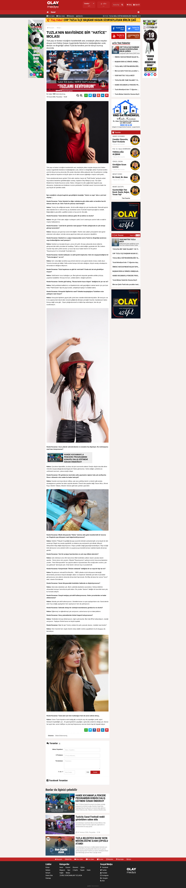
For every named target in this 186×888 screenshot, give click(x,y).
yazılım (89, 886)
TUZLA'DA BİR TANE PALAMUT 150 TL (126, 80)
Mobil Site (68, 859)
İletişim (48, 873)
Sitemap (48, 878)
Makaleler (71, 16)
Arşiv (129, 859)
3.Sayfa (75, 870)
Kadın (88, 870)
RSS (103, 881)
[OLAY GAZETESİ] (53, 9)
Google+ (105, 878)
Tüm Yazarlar (126, 198)
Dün (134, 235)
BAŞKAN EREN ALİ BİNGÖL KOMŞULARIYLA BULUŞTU (126, 61)
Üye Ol (137, 5)
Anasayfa (51, 28)
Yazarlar (101, 859)
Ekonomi (75, 867)
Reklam (48, 870)
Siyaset (67, 867)
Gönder (95, 772)
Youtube (104, 873)
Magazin (62, 870)
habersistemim (95, 886)
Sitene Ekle (49, 875)
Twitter (104, 870)
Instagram (105, 875)
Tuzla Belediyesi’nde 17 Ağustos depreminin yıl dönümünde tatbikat (126, 89)
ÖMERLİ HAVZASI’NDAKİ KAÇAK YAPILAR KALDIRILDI (126, 57)
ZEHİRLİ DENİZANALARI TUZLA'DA (70, 875)
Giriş (130, 5)
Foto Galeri (51, 16)
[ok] (122, 5)
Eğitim (83, 867)
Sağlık (61, 873)
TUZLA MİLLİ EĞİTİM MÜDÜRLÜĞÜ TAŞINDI (126, 66)
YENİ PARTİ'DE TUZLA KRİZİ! (125, 16)
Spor (68, 870)
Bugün (131, 235)
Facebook (105, 867)
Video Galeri (61, 16)
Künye (48, 867)
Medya (59, 28)
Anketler (80, 16)
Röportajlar (120, 859)
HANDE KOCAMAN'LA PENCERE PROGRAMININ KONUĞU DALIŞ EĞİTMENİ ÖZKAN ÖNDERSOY (126, 85)
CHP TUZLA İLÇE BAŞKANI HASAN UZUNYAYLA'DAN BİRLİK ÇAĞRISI (102, 20)
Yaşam (82, 870)
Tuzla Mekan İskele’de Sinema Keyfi (125, 94)
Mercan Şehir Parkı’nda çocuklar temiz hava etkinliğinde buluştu (126, 71)
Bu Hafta (138, 235)
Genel (53, 12)
